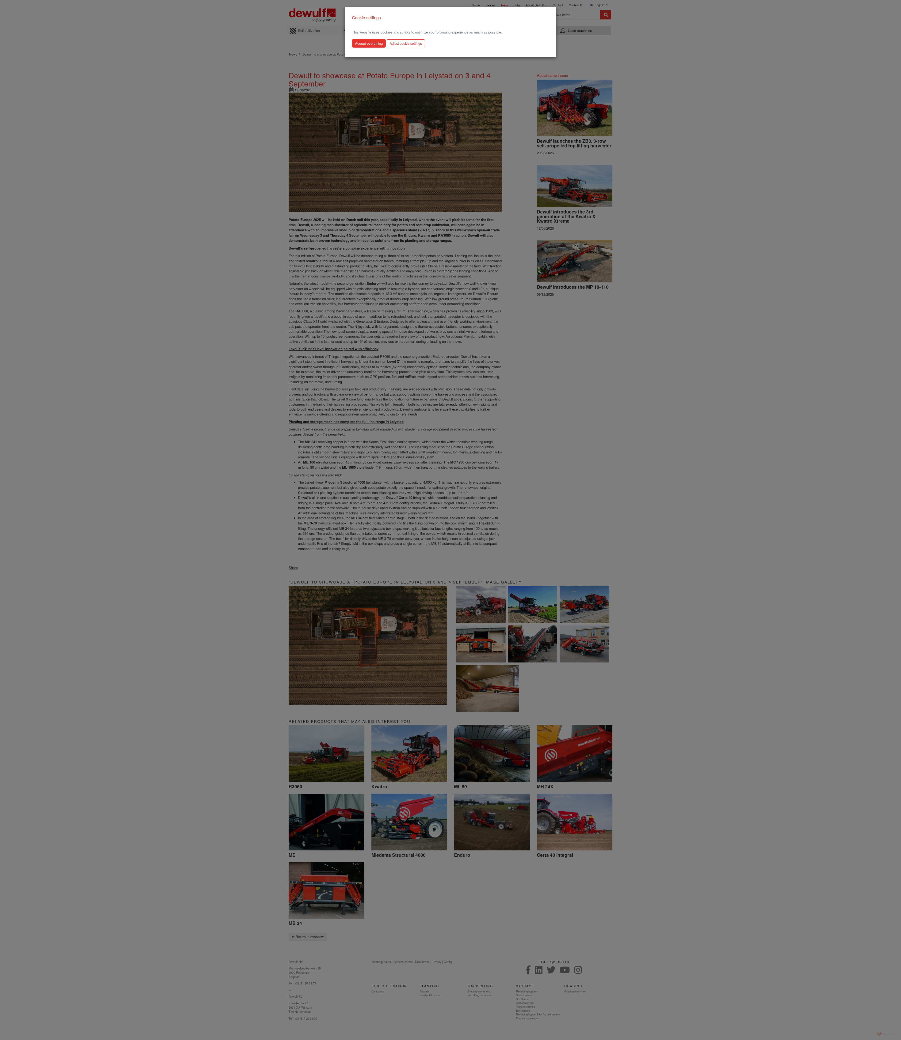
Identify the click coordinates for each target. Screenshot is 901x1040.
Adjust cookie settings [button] (406, 43)
